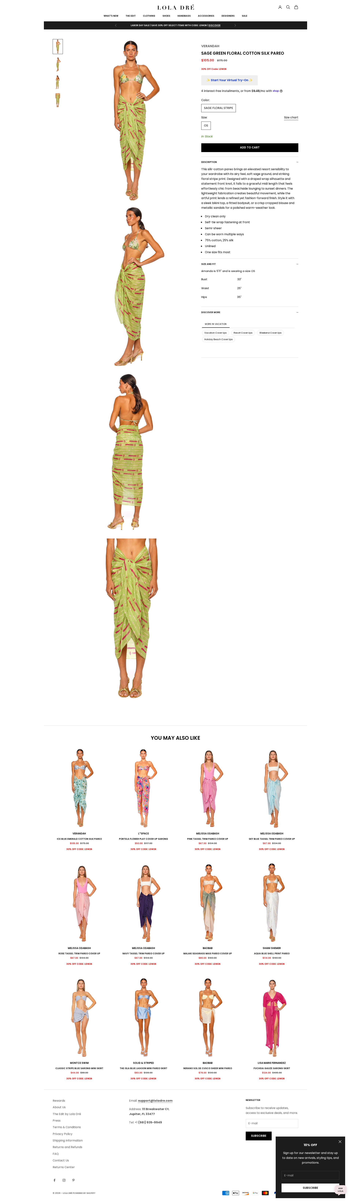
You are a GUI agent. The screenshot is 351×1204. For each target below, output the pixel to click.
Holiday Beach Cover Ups (218, 339)
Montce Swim (79, 1063)
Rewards (59, 1101)
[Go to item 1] (58, 46)
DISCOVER (214, 25)
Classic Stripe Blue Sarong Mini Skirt (79, 1068)
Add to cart (250, 147)
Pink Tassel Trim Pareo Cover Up (207, 838)
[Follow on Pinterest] (73, 1180)
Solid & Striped (143, 1063)
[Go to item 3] (58, 82)
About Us (59, 1107)
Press (57, 1120)
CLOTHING (149, 15)
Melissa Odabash (207, 833)
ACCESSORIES (206, 15)
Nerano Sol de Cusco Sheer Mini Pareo (207, 1068)
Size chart (291, 117)
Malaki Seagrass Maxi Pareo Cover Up (207, 953)
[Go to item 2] (58, 64)
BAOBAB (207, 948)
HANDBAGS (184, 15)
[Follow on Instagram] (64, 1180)
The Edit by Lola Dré (67, 1114)
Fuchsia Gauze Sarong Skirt (272, 1068)
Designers (228, 15)
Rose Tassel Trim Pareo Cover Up (79, 953)
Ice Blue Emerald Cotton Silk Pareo (79, 838)
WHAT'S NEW (111, 15)
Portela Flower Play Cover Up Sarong (143, 838)
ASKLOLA (340, 1189)
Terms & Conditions (67, 1127)
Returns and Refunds (67, 1147)
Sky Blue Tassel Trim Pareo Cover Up (272, 838)
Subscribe (310, 1188)
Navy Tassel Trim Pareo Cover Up (143, 953)
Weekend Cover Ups (270, 332)
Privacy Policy (62, 1134)
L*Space (143, 833)
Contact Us (61, 1160)
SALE (244, 15)
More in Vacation (216, 324)
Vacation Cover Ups (215, 332)
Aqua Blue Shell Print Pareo (272, 953)
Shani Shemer (272, 948)
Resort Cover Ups (243, 332)
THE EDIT (131, 15)
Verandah (210, 46)
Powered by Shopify (84, 1193)
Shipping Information (68, 1140)
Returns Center (64, 1167)
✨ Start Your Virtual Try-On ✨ (229, 80)
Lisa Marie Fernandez (272, 1063)
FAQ (56, 1154)
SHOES (166, 15)
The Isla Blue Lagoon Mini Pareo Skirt (143, 1068)
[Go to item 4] (58, 100)
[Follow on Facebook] (54, 1180)
